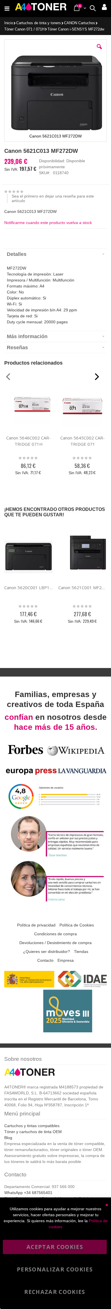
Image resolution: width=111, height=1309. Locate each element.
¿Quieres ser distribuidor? (46, 951)
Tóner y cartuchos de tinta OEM (33, 1131)
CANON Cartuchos (79, 23)
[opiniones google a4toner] (55, 811)
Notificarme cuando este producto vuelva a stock (48, 222)
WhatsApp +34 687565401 (28, 1192)
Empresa (65, 960)
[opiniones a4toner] (55, 856)
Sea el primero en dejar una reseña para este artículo (53, 198)
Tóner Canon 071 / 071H (24, 29)
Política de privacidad (36, 925)
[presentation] (55, 254)
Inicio (8, 23)
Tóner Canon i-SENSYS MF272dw (76, 29)
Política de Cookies (76, 925)
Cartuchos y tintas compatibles (31, 1125)
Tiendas (81, 951)
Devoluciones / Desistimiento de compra (55, 942)
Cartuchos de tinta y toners (38, 23)
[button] (99, 51)
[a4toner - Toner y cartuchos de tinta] (40, 8)
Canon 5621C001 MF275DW (82, 587)
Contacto (45, 960)
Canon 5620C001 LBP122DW (28, 587)
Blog (8, 1137)
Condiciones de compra (55, 934)
